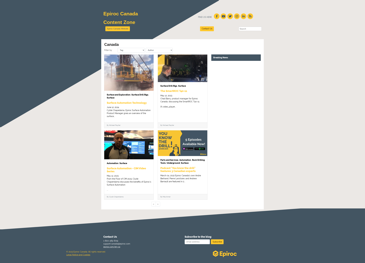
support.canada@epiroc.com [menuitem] (114, 244)
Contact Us (207, 28)
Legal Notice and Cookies (78, 255)
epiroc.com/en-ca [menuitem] (111, 247)
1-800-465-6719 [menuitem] (110, 241)
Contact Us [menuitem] (110, 236)
